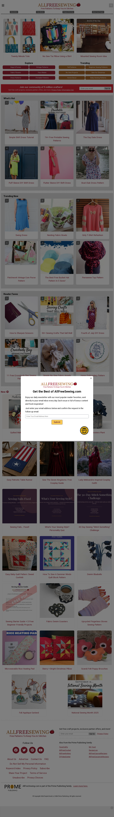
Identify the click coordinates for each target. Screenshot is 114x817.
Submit (57, 422)
